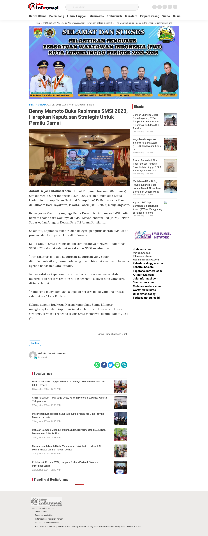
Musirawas (97, 16)
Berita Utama (37, 16)
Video (166, 16)
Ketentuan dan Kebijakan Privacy (49, 519)
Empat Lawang (149, 16)
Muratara (131, 16)
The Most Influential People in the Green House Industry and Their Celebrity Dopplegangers (145, 23)
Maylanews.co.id (141, 253)
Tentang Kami (41, 511)
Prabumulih (114, 16)
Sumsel (178, 16)
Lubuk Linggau (76, 16)
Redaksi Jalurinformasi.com (47, 522)
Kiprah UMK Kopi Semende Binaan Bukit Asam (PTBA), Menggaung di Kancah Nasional (147, 208)
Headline (34, 343)
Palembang (56, 16)
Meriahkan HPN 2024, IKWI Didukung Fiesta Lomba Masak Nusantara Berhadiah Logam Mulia (147, 186)
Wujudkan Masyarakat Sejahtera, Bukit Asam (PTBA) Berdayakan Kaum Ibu (147, 144)
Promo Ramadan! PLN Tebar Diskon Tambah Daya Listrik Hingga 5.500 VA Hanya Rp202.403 (147, 165)
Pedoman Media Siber (44, 515)
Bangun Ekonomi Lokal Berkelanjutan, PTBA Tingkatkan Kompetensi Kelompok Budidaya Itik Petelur (146, 121)
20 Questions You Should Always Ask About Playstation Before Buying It (64, 23)
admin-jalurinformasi (52, 353)
